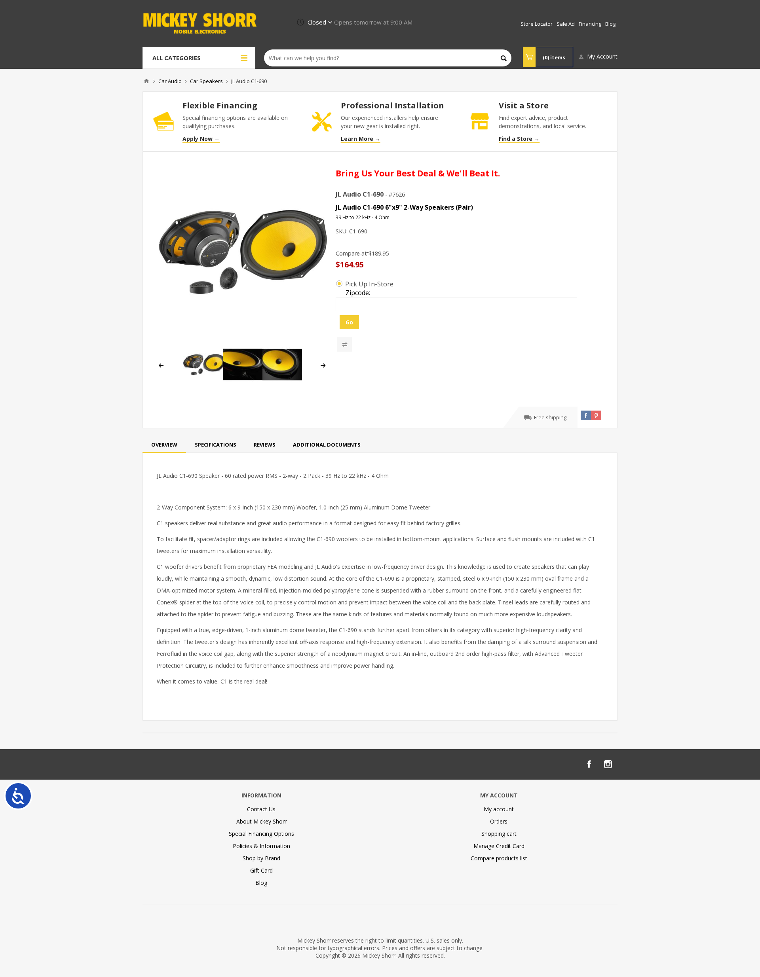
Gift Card (261, 870)
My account (499, 809)
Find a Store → (519, 138)
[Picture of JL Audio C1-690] (243, 252)
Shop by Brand (261, 858)
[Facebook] (589, 764)
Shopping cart (499, 833)
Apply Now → (201, 138)
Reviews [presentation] (265, 444)
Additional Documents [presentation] (327, 444)
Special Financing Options (261, 833)
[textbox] (387, 57)
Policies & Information (261, 846)
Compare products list (499, 858)
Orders (498, 821)
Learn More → (360, 138)
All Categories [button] (176, 58)
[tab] (164, 444)
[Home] (146, 81)
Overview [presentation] (164, 444)
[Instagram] (608, 764)
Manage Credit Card (498, 846)
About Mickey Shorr (261, 821)
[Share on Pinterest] (596, 415)
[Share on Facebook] (586, 415)
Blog (261, 882)
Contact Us (261, 809)
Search (503, 58)
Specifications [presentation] (215, 444)
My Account (602, 56)
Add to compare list (344, 344)
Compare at (351, 253)
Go (349, 322)
